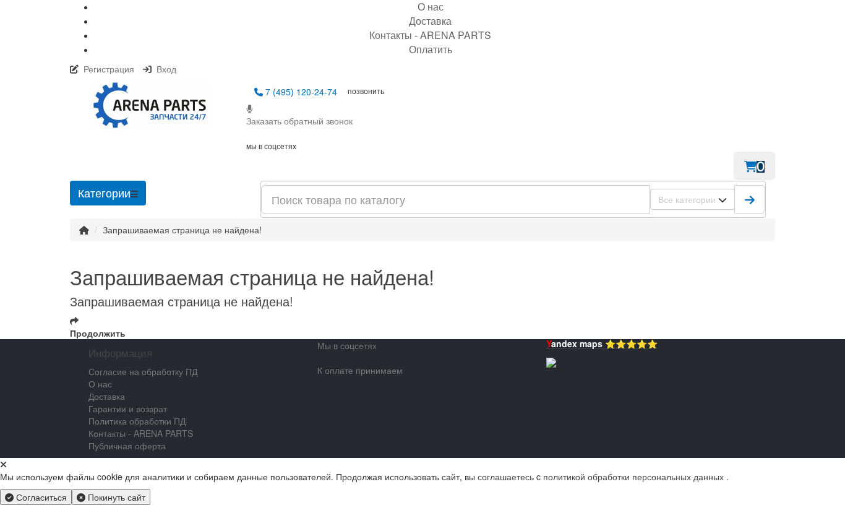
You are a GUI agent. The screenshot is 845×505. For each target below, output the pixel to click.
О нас (100, 384)
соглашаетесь (507, 476)
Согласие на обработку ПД (142, 371)
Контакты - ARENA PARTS (430, 35)
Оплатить (430, 49)
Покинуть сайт (115, 497)
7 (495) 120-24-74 (300, 91)
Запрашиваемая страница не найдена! (182, 229)
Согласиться (40, 497)
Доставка (430, 21)
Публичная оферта (127, 445)
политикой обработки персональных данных (633, 476)
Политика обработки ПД (137, 421)
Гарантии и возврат (127, 408)
